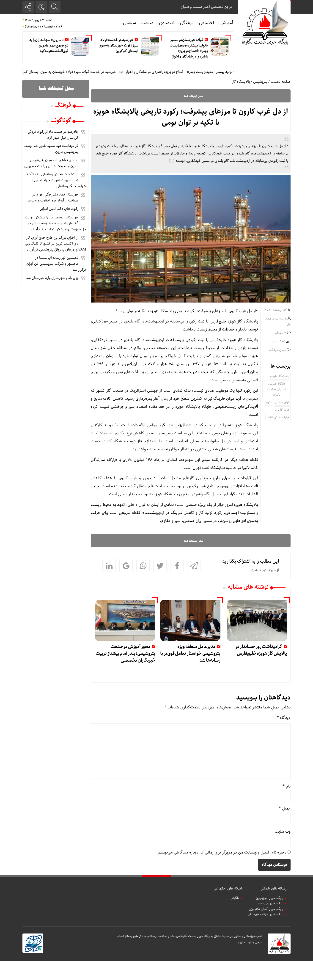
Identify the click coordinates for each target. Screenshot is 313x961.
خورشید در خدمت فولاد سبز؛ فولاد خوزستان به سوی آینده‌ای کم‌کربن (118, 45)
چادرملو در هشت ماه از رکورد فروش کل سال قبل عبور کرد (52, 135)
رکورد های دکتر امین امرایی (58, 209)
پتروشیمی (260, 82)
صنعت (147, 23)
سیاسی (129, 23)
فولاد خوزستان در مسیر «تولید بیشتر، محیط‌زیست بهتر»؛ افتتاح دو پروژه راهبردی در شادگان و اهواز (189, 48)
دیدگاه (284, 717)
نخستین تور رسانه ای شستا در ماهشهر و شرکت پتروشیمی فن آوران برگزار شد (56, 264)
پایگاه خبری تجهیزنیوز (269, 898)
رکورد (268, 402)
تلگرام (235, 898)
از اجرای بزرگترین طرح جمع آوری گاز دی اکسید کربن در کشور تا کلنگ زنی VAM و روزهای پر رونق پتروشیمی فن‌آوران (55, 243)
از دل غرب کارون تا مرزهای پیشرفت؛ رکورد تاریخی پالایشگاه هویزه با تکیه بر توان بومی (190, 117)
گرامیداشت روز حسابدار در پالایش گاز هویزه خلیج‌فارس (261, 650)
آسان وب (241, 942)
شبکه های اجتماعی (228, 888)
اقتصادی (166, 23)
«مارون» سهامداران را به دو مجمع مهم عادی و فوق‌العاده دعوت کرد (49, 45)
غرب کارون (282, 410)
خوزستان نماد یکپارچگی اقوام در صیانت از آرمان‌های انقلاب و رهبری (53, 197)
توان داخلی (282, 402)
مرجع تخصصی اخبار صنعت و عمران (206, 7)
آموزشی (226, 23)
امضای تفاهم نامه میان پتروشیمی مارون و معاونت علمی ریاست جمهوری (51, 163)
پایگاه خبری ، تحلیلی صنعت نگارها (276, 389)
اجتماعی (206, 23)
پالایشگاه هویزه (279, 376)
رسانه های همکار (273, 888)
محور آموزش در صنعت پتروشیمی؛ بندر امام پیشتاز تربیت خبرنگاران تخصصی (125, 653)
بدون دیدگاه (277, 350)
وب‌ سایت (283, 831)
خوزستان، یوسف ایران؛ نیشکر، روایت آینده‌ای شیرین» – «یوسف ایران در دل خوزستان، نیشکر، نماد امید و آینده (55, 223)
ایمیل (285, 808)
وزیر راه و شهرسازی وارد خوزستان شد (52, 278)
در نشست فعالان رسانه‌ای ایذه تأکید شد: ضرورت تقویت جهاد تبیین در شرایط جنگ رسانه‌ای (56, 180)
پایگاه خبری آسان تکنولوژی (266, 909)
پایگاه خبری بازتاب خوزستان (265, 914)
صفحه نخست (281, 82)
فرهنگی (186, 23)
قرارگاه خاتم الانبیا (278, 417)
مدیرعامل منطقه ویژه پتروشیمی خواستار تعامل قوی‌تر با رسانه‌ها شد (190, 653)
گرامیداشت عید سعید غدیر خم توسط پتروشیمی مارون (51, 149)
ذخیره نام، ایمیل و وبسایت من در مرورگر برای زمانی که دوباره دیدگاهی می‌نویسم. (221, 852)
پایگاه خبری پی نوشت (269, 903)
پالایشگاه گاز (241, 82)
